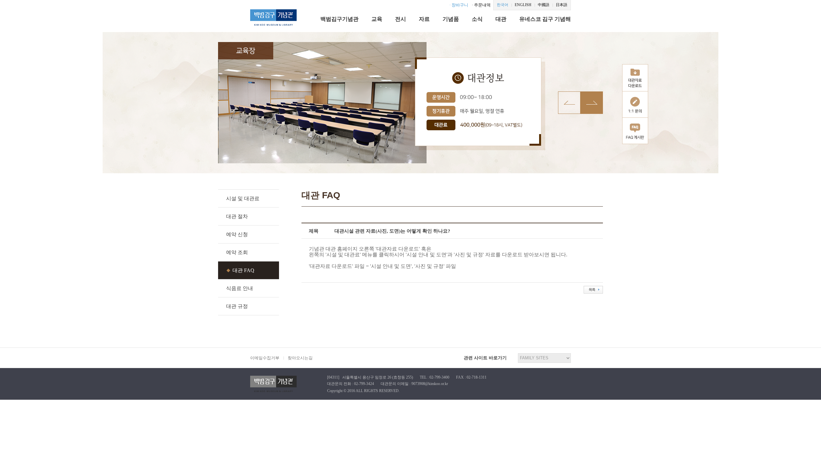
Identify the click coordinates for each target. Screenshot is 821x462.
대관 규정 (237, 306)
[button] (591, 102)
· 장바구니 (458, 5)
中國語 (543, 5)
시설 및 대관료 (242, 198)
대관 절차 (237, 216)
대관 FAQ (243, 270)
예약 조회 (237, 252)
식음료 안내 (239, 288)
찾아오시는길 (300, 357)
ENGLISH (523, 5)
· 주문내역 (481, 5)
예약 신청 (237, 234)
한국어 (502, 5)
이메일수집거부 (264, 357)
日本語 (561, 5)
